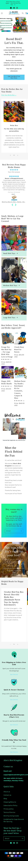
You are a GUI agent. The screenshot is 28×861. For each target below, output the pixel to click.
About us (7, 791)
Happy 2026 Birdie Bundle (6, 382)
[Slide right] (17, 155)
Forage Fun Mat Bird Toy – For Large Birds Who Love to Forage (7, 352)
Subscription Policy (10, 805)
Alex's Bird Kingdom (13, 760)
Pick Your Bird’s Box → (8, 95)
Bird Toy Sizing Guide (11, 816)
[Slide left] (10, 155)
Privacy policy (9, 809)
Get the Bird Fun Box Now (14, 77)
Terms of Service (9, 812)
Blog (5, 798)
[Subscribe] (21, 531)
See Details (14, 674)
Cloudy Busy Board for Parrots (19, 349)
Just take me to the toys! (14, 571)
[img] (14, 170)
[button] (22, 13)
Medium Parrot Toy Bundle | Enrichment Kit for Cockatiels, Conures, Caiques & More (19, 389)
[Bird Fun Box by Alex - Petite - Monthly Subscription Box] (14, 197)
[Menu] (2, 13)
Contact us (7, 795)
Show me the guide (14, 566)
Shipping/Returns (10, 802)
